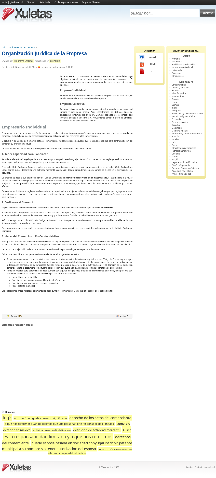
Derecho (176, 125)
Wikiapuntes (107, 467)
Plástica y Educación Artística (185, 168)
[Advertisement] (108, 34)
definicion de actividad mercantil (96, 430)
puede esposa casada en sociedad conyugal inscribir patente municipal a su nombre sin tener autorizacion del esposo (67, 445)
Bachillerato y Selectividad (184, 64)
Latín (174, 142)
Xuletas (189, 467)
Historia (175, 90)
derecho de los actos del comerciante (100, 417)
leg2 (7, 417)
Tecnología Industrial (181, 150)
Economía (29, 47)
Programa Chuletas (91, 2)
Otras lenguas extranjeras (184, 148)
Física (174, 102)
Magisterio (177, 127)
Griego (175, 145)
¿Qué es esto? (16, 2)
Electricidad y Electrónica (183, 116)
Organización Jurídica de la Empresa (44, 53)
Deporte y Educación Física (184, 162)
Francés (175, 136)
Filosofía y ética (179, 93)
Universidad (177, 70)
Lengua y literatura (180, 87)
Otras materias (179, 84)
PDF (151, 71)
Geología (176, 153)
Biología (175, 99)
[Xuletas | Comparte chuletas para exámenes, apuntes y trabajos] (27, 21)
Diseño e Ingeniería (181, 165)
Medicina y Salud (179, 130)
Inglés (174, 107)
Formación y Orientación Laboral (187, 133)
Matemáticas (178, 96)
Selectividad (45, 2)
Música (175, 156)
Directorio (31, 2)
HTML (152, 64)
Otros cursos (178, 76)
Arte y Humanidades (181, 173)
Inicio (4, 2)
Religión (175, 159)
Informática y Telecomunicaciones (188, 113)
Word (152, 57)
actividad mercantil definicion (52, 430)
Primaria (176, 58)
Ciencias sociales (180, 122)
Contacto (199, 467)
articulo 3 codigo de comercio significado (40, 418)
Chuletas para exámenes (66, 2)
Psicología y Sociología (182, 171)
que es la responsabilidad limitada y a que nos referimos (67, 433)
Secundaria (177, 61)
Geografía (176, 110)
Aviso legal (210, 467)
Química (175, 104)
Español (175, 139)
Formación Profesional (182, 67)
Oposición (176, 73)
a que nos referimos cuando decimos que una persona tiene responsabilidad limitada (59, 424)
